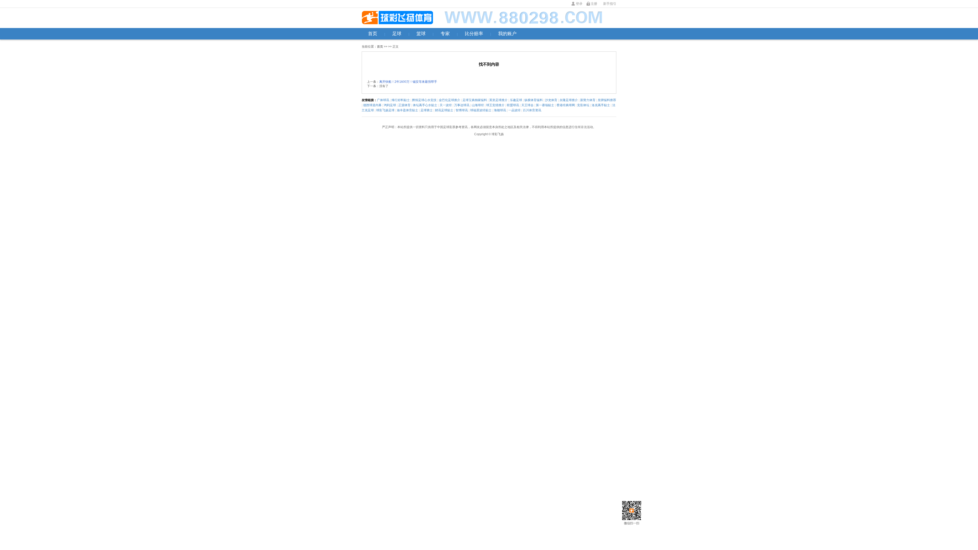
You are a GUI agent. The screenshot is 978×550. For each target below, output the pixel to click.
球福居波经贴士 (481, 110)
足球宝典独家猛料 (475, 100)
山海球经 (478, 105)
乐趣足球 (516, 100)
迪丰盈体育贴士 (407, 110)
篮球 (421, 33)
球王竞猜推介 (495, 105)
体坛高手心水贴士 (425, 105)
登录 (579, 4)
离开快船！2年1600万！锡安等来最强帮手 (408, 82)
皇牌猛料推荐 (607, 100)
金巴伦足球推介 (449, 100)
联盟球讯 (513, 105)
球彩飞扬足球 (385, 110)
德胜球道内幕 (372, 105)
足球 (396, 33)
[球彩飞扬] (397, 18)
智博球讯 (462, 110)
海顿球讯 (500, 110)
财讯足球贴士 (444, 110)
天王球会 (527, 105)
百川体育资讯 (532, 110)
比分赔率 (474, 33)
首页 (372, 33)
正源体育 (404, 105)
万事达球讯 (461, 105)
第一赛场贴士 (545, 105)
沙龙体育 (551, 100)
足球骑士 (426, 110)
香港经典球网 (565, 105)
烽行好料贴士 (400, 100)
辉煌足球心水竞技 (424, 100)
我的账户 (507, 33)
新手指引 (609, 4)
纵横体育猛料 (533, 100)
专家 (445, 33)
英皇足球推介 (498, 100)
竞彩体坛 (583, 105)
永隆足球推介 (569, 100)
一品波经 (514, 110)
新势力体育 (587, 100)
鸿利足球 (390, 105)
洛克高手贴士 (601, 105)
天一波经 (446, 105)
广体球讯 (383, 100)
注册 (594, 4)
